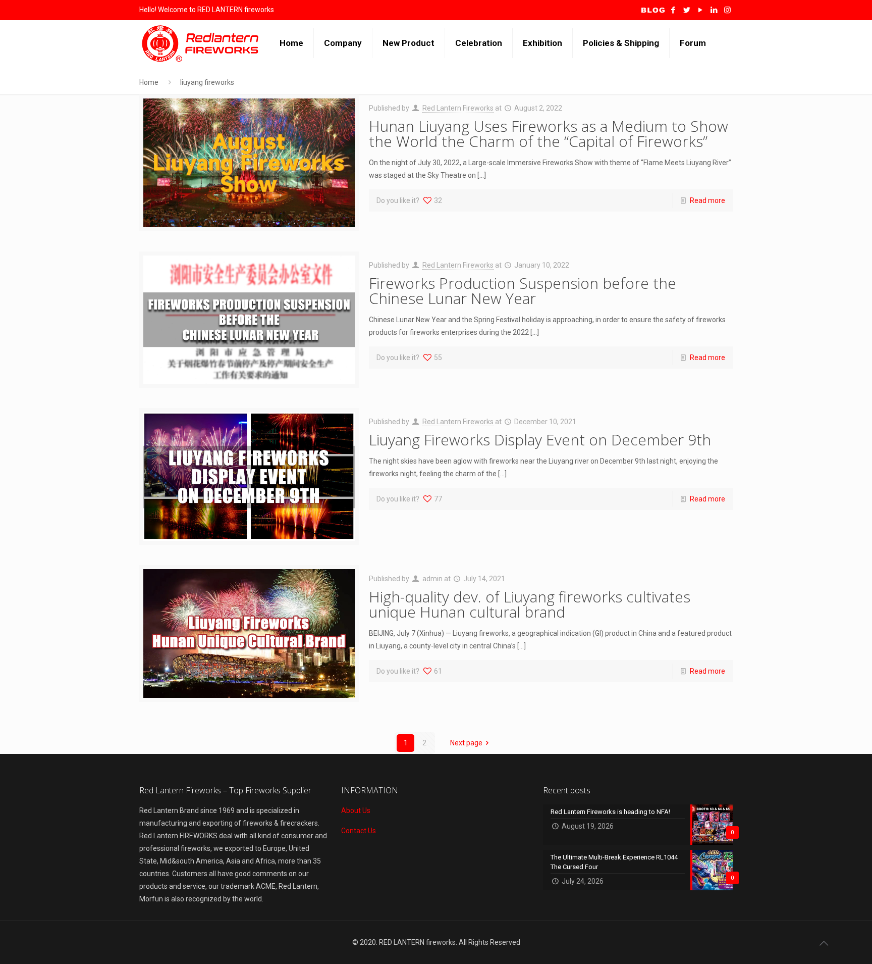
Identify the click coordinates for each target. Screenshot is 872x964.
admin (432, 579)
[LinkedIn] (713, 10)
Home (148, 82)
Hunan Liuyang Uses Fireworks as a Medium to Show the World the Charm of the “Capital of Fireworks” (548, 133)
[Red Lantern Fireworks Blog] (653, 10)
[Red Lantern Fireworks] (201, 43)
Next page (466, 743)
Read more (707, 200)
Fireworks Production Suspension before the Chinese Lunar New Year (522, 291)
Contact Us (358, 831)
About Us (355, 810)
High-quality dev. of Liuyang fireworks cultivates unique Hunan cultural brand (529, 604)
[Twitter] (686, 10)
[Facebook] (673, 10)
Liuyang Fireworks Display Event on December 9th (540, 439)
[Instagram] (727, 10)
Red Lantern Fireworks (458, 108)
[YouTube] (700, 10)
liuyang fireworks (207, 82)
